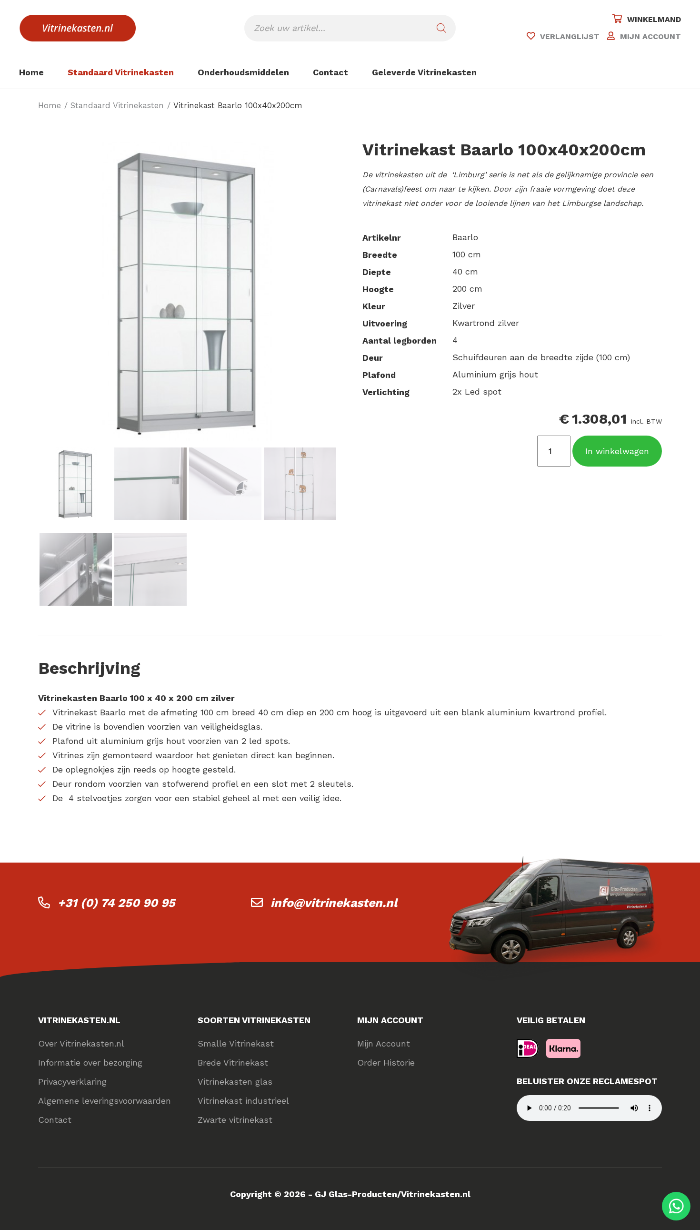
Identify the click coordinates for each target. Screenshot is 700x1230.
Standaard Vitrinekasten (121, 72)
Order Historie (386, 1062)
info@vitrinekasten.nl (333, 903)
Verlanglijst (570, 36)
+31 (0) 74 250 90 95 (116, 903)
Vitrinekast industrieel (243, 1101)
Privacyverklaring (72, 1082)
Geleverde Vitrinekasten (424, 72)
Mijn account (650, 36)
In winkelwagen (617, 451)
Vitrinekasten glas (235, 1082)
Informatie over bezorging (90, 1062)
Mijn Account (383, 1043)
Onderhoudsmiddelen (243, 72)
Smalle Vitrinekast (236, 1043)
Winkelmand (654, 19)
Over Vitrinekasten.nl (81, 1043)
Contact (330, 72)
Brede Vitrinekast (233, 1062)
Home (31, 72)
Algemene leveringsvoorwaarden (104, 1101)
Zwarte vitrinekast (235, 1120)
